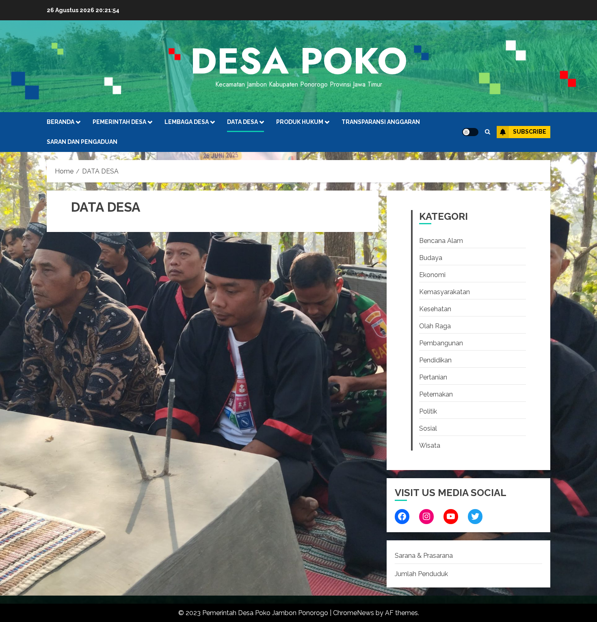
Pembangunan (441, 343)
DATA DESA (242, 122)
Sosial (428, 428)
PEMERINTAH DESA (119, 122)
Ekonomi (432, 275)
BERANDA (60, 122)
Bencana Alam (441, 241)
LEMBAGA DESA (186, 122)
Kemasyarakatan (444, 292)
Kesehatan (435, 309)
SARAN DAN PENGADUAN (82, 142)
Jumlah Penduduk (421, 574)
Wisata (429, 445)
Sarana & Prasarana (424, 555)
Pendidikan (435, 360)
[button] (487, 132)
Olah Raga (435, 326)
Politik (428, 411)
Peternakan (436, 394)
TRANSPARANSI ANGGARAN (381, 122)
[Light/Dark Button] (470, 132)
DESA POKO (298, 61)
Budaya (430, 258)
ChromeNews (353, 613)
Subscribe (529, 131)
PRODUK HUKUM (299, 122)
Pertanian (433, 377)
